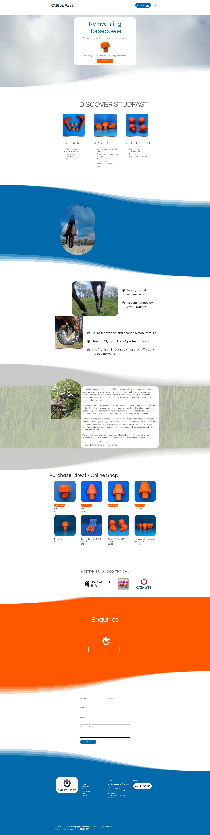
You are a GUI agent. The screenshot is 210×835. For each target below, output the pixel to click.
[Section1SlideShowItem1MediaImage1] (107, 441)
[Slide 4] (100, 441)
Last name (110, 698)
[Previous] (6, 413)
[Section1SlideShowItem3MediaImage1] (105, 441)
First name (84, 698)
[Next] (204, 413)
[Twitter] (144, 786)
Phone (82, 717)
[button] (128, 5)
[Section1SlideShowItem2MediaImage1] (102, 441)
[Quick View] (65, 491)
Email (82, 707)
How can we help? (86, 727)
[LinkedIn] (136, 786)
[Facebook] (140, 786)
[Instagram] (148, 786)
